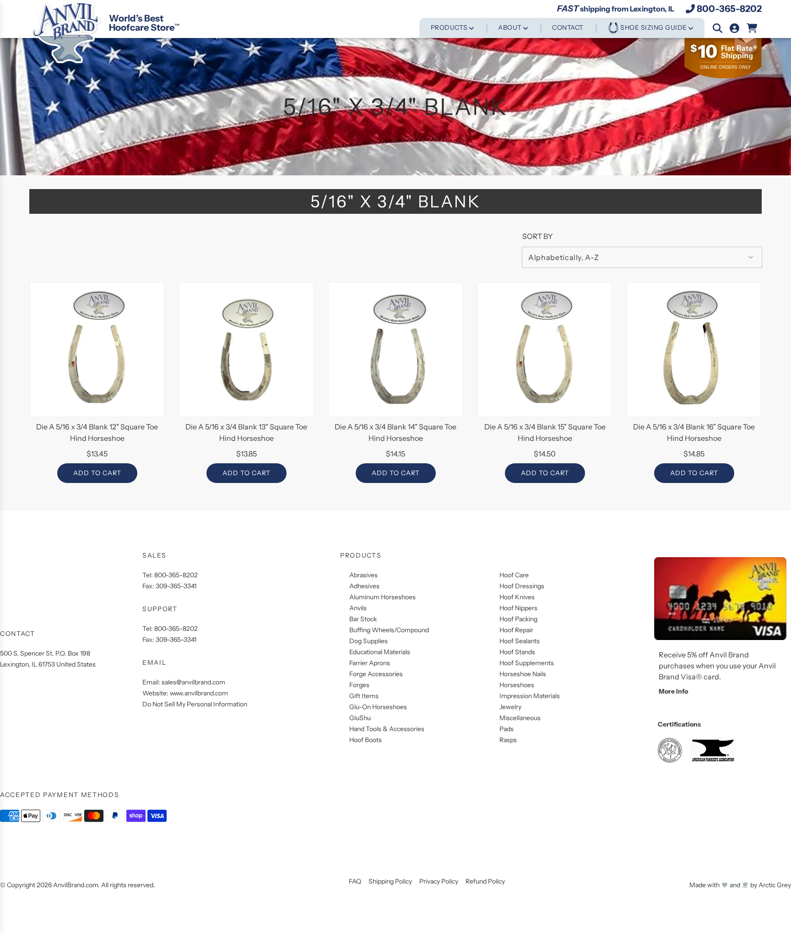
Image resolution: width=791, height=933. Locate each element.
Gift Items (364, 696)
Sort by (537, 236)
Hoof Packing (518, 619)
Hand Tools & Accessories (386, 729)
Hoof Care (514, 575)
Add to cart (97, 473)
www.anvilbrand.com (199, 693)
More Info (673, 691)
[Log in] (734, 28)
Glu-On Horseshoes (378, 707)
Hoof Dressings (521, 586)
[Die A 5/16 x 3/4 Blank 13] (246, 350)
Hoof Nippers (518, 608)
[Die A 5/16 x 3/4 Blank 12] (97, 350)
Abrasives (363, 575)
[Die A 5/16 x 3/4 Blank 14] (395, 350)
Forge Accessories (376, 674)
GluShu (360, 718)
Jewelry (510, 707)
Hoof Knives (517, 597)
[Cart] (752, 28)
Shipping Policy (390, 881)
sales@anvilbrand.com (193, 682)
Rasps (508, 740)
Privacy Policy (438, 881)
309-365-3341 (176, 586)
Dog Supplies (368, 641)
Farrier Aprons (369, 663)
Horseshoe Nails (522, 674)
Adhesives (364, 586)
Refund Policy (485, 881)
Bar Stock (363, 619)
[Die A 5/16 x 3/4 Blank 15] (544, 350)
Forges (359, 685)
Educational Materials (379, 652)
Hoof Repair (516, 630)
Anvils (358, 608)
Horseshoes (516, 685)
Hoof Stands (517, 652)
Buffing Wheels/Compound (389, 630)
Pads (506, 729)
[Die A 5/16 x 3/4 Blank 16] (694, 350)
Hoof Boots (365, 740)
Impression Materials (529, 696)
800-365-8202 (729, 8)
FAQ (355, 881)
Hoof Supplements (526, 663)
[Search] (717, 28)
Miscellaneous (520, 718)
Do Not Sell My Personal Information (194, 704)
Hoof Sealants (519, 641)
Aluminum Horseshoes (382, 597)
